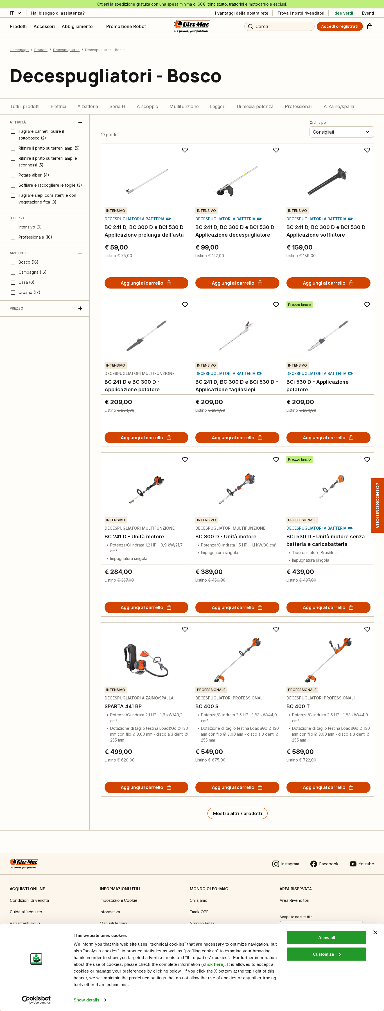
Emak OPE (199, 911)
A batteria (87, 106)
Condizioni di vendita (29, 900)
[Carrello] (369, 26)
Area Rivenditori (294, 900)
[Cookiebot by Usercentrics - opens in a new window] (36, 1000)
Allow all (326, 937)
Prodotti (41, 50)
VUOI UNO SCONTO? (377, 505)
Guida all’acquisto (26, 911)
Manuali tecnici (113, 923)
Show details (86, 1000)
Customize (323, 953)
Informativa (110, 911)
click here (213, 964)
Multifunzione (184, 106)
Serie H (117, 106)
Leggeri (217, 106)
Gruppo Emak (202, 923)
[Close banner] (375, 932)
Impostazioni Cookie (118, 900)
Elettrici (58, 106)
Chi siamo (198, 900)
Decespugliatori (66, 50)
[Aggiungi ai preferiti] (185, 150)
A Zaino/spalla (339, 106)
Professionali (298, 106)
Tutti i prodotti (24, 106)
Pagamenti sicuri (25, 923)
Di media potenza (255, 106)
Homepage (19, 50)
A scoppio (147, 106)
